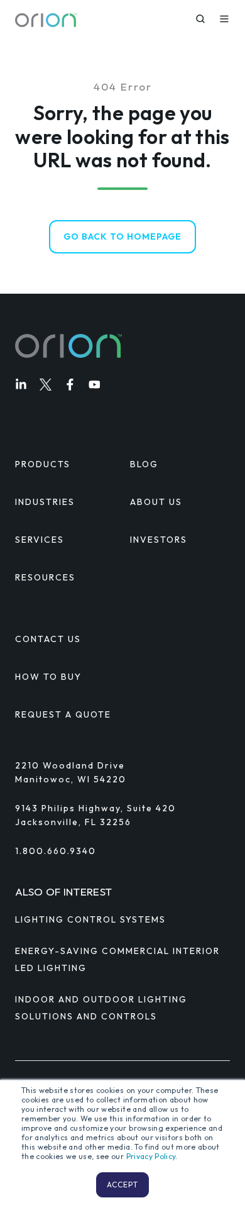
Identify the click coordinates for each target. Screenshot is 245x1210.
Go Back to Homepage (122, 236)
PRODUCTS (42, 464)
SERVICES (39, 539)
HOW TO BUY (48, 676)
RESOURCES (45, 577)
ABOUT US (156, 502)
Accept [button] (122, 1184)
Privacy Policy (151, 1156)
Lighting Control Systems (90, 919)
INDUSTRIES (45, 502)
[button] (200, 19)
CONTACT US (48, 639)
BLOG (144, 464)
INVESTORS (158, 539)
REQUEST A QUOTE (63, 714)
